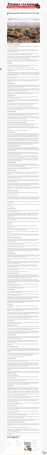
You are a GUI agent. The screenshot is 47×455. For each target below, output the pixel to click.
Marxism (26, 9)
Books (12, 9)
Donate (30, 9)
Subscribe (22, 9)
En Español (8, 9)
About (15, 9)
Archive (33, 9)
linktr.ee (19, 9)
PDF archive (25, 452)
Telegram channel (18, 435)
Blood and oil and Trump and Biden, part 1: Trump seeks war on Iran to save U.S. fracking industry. (23, 46)
